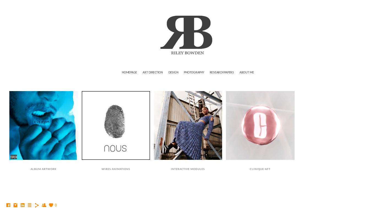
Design (173, 72)
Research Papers (222, 72)
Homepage (129, 72)
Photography (194, 72)
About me (246, 72)
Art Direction (153, 72)
